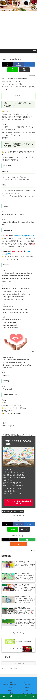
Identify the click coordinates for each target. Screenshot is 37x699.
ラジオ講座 (6, 511)
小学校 (10, 687)
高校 (9, 690)
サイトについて (27, 693)
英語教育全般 (27, 685)
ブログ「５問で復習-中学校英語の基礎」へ (18, 502)
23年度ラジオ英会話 (18, 511)
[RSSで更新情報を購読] (18, 544)
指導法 (27, 690)
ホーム (10, 682)
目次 (16, 96)
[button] (24, 69)
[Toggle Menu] (34, 51)
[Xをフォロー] (10, 539)
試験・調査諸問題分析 (9, 685)
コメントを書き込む (18, 663)
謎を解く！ (27, 682)
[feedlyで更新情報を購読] (27, 539)
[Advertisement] (18, 30)
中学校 (27, 687)
